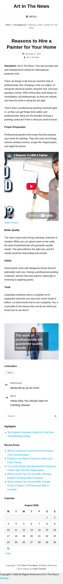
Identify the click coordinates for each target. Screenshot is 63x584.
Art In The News (31, 6)
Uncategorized (19, 25)
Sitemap (4, 578)
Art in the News (33, 57)
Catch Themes (39, 569)
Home (8, 25)
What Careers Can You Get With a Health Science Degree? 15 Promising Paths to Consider (28, 485)
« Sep (7, 553)
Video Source (11, 222)
